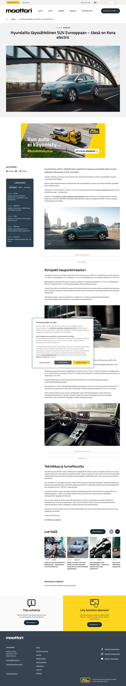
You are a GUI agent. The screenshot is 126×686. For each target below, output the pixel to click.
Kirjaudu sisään (87, 3)
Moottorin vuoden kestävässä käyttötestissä (69, 196)
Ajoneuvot (66, 28)
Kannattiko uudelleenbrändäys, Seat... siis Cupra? (19, 240)
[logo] (19, 12)
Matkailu (39, 673)
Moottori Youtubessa (111, 659)
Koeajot (38, 655)
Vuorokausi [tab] (13, 187)
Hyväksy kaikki (81, 362)
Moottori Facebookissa (112, 649)
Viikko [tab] (20, 187)
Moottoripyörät (41, 662)
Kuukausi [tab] (27, 187)
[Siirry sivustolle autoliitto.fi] (85, 680)
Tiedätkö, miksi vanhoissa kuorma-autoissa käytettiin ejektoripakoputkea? (18, 230)
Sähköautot (40, 666)
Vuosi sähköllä (56, 520)
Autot (38, 647)
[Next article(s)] (117, 531)
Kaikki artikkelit (96, 532)
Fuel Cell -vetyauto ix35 (102, 190)
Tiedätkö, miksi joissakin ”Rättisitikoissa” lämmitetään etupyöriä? (19, 209)
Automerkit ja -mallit (109, 11)
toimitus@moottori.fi (13, 660)
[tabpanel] (19, 217)
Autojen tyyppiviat (42, 651)
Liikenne (99, 560)
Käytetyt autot (41, 658)
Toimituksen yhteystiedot (14, 664)
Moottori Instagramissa (112, 654)
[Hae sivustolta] (115, 2)
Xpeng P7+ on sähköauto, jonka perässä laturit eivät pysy (18, 220)
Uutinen (13, 19)
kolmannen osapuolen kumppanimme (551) (63, 328)
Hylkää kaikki (63, 362)
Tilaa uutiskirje (25, 3)
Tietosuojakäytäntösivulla (49, 355)
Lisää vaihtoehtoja (44, 362)
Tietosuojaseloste (12, 674)
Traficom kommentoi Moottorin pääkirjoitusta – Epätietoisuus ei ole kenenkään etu (17, 198)
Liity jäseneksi (93, 624)
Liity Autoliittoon (12, 2)
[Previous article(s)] (111, 531)
